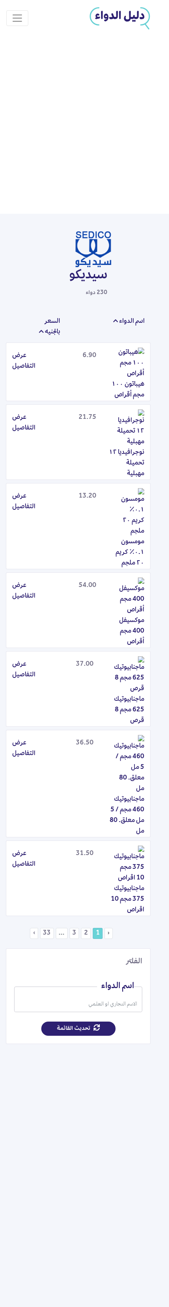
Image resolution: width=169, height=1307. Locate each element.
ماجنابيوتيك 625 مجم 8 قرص (129, 710)
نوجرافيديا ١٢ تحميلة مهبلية (126, 463)
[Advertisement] (84, 125)
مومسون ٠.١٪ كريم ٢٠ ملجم (130, 553)
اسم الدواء (131, 321)
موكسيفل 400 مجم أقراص (131, 631)
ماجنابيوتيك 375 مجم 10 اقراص (127, 899)
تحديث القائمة (74, 1029)
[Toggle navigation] (17, 18)
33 (47, 933)
